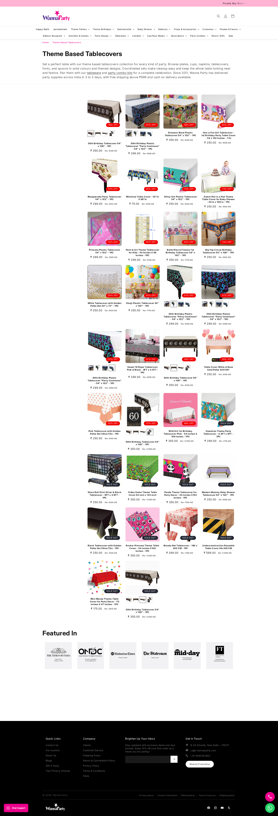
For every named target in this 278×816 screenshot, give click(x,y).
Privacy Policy (91, 765)
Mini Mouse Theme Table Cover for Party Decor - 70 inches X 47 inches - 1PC (104, 602)
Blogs (49, 760)
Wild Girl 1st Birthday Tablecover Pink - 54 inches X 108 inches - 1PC (180, 434)
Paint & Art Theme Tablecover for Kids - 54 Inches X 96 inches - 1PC (142, 253)
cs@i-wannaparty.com (203, 750)
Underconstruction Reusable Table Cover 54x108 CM (218, 547)
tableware (94, 72)
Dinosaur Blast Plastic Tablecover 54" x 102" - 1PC (180, 134)
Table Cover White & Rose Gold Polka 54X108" (218, 368)
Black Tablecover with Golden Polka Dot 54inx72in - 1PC (104, 547)
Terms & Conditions (94, 770)
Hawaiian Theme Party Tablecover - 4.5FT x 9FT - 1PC (219, 434)
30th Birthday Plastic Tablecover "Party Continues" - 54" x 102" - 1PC (142, 146)
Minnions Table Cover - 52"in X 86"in (142, 198)
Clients (87, 745)
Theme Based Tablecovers (66, 42)
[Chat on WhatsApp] (270, 808)
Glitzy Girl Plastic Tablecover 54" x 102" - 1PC (180, 198)
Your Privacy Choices (58, 770)
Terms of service (207, 795)
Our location (53, 750)
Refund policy (188, 795)
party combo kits (120, 72)
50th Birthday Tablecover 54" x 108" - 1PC (142, 611)
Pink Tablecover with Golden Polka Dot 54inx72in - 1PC (104, 432)
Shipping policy (227, 795)
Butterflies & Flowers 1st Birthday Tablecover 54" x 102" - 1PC (180, 253)
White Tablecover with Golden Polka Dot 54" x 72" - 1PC (105, 304)
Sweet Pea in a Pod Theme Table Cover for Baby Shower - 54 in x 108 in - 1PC (218, 199)
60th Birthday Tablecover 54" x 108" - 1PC (142, 443)
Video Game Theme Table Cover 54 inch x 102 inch (142, 493)
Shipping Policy (92, 755)
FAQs (86, 776)
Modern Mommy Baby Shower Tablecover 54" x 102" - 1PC (218, 493)
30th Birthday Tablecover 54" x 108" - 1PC (104, 144)
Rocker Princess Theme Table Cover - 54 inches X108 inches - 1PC (142, 548)
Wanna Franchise (200, 764)
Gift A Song (52, 765)
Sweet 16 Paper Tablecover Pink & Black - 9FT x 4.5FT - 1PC (142, 370)
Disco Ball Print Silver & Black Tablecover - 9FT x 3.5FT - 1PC (104, 495)
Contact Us (52, 745)
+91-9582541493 (200, 755)
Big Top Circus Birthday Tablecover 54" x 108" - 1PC (218, 251)
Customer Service (93, 750)
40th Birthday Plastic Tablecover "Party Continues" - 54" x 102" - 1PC (180, 317)
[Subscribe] (174, 759)
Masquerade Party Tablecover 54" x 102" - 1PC (104, 198)
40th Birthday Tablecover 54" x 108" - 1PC (180, 379)
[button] (218, 16)
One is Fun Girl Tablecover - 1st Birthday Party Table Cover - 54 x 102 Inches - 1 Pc (218, 135)
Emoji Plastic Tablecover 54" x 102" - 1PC (142, 304)
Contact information (167, 795)
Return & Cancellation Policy (99, 760)
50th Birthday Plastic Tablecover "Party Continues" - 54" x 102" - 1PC (218, 317)
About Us (51, 755)
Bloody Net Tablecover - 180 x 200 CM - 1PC (180, 547)
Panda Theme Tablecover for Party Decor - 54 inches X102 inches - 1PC (180, 495)
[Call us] (270, 797)
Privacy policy (146, 795)
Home (45, 42)
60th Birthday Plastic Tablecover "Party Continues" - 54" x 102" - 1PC (104, 380)
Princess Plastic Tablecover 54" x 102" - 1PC (104, 251)
